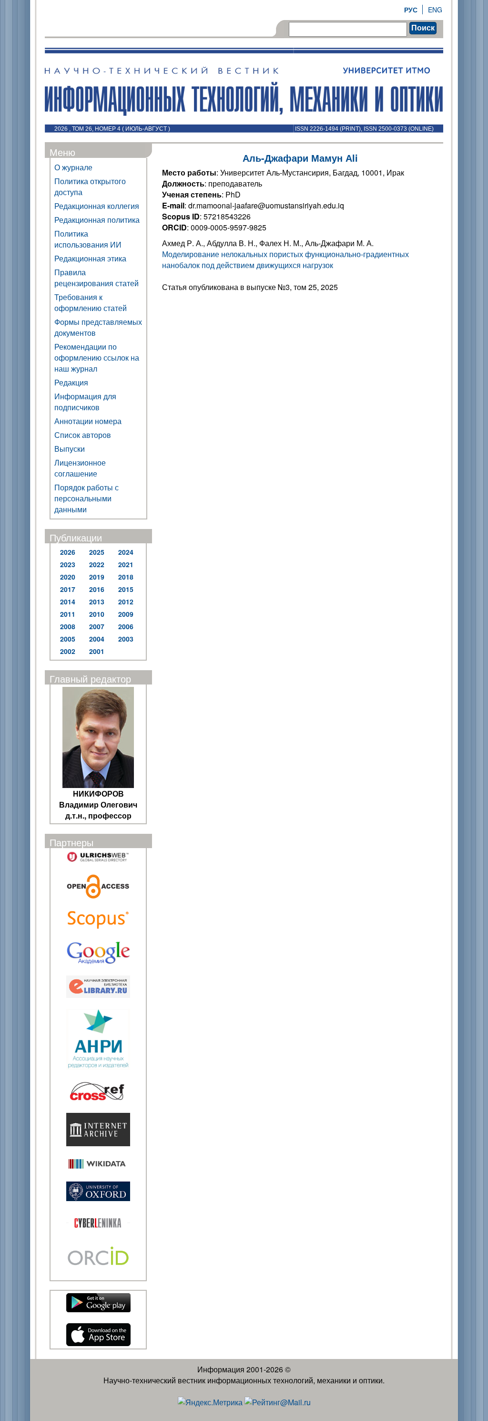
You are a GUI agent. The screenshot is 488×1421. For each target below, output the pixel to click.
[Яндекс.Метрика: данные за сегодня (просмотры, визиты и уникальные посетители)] (210, 1402)
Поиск (423, 28)
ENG (435, 9)
